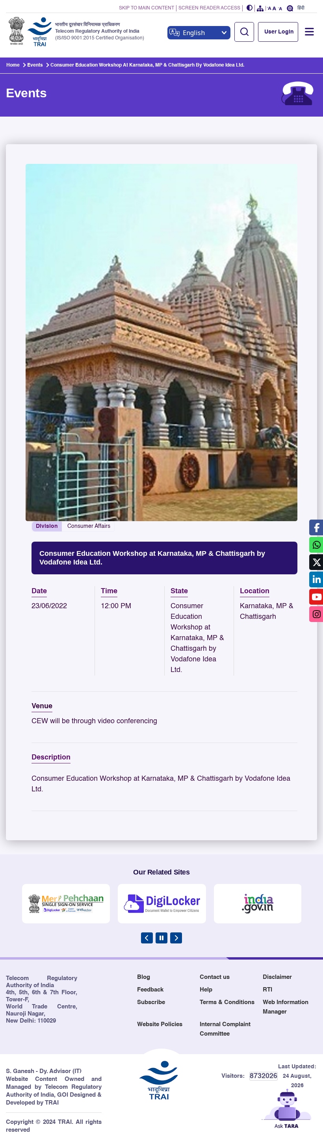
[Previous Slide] (147, 937)
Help (206, 990)
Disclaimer (277, 977)
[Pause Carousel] (161, 937)
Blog (143, 977)
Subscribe (151, 1002)
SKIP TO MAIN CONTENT (146, 8)
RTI (267, 990)
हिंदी (300, 8)
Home (13, 65)
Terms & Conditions (227, 1002)
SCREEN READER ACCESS (209, 8)
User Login (279, 32)
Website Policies (159, 1024)
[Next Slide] (176, 937)
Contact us (215, 977)
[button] (250, 8)
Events (35, 65)
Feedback (150, 990)
